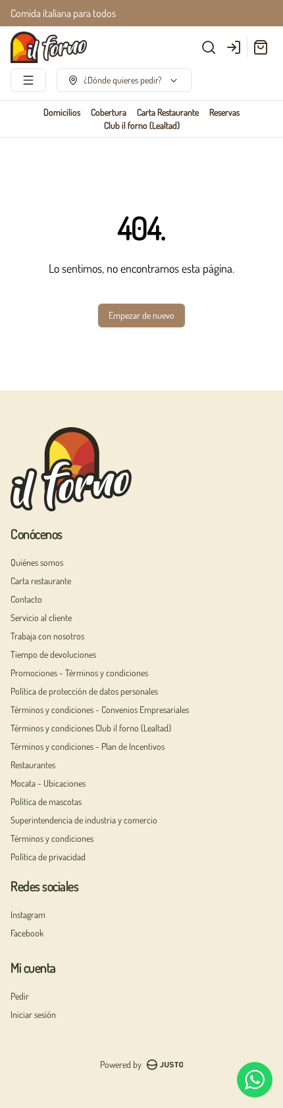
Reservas (224, 112)
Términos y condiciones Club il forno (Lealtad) (91, 727)
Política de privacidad (48, 856)
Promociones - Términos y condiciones (79, 672)
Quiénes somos (37, 562)
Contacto (26, 599)
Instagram (28, 914)
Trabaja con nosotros (47, 635)
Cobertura (108, 112)
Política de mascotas (46, 801)
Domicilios (61, 112)
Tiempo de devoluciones (53, 654)
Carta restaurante (41, 580)
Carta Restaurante (168, 112)
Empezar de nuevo (141, 315)
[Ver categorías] (28, 80)
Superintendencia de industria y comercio (84, 819)
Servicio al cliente (41, 617)
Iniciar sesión (33, 1014)
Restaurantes (33, 764)
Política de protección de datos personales (84, 691)
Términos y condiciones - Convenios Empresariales (100, 709)
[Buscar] (208, 47)
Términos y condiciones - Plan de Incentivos (88, 746)
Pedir (20, 996)
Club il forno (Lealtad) (142, 125)
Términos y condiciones (52, 838)
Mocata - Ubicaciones (48, 783)
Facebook (27, 932)
